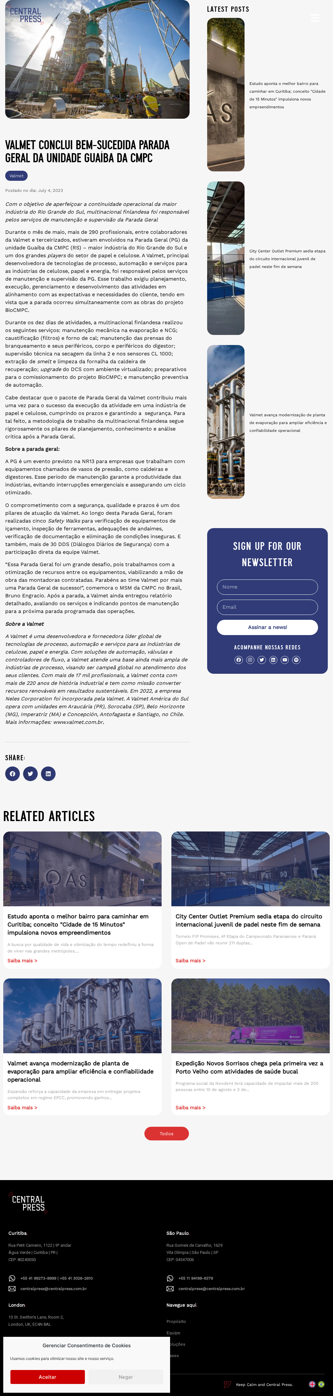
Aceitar (47, 1377)
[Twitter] (262, 660)
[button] (12, 773)
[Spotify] (296, 660)
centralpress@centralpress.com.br (53, 1288)
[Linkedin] (273, 660)
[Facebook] (238, 660)
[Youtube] (285, 660)
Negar (126, 1377)
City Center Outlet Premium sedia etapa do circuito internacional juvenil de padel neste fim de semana (287, 259)
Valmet (16, 175)
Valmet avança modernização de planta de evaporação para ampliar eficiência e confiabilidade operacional (288, 423)
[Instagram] (250, 660)
